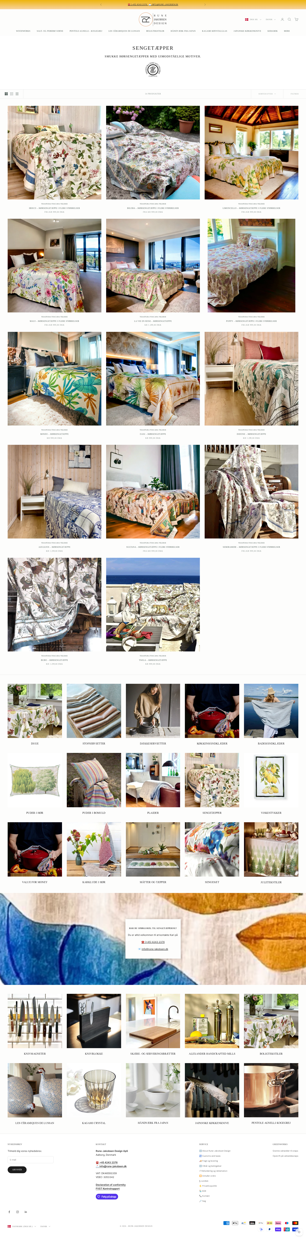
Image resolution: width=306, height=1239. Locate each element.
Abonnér (17, 1170)
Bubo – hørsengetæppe (54, 660)
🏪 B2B (202, 1191)
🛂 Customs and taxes (210, 1156)
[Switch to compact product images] (17, 94)
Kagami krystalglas (214, 31)
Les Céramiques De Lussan (124, 31)
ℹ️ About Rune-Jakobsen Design (214, 1150)
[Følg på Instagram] (17, 1212)
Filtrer (295, 94)
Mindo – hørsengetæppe (54, 434)
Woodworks (23, 31)
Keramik (273, 31)
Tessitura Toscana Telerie (54, 204)
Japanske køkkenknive (247, 31)
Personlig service (122, 3)
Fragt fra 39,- (144, 3)
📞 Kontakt (204, 1196)
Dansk (269, 19)
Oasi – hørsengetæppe (153, 434)
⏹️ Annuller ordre (207, 1175)
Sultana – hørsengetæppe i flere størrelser (153, 547)
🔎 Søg (202, 1201)
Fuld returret (154, 6)
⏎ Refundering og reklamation (213, 1171)
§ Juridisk (203, 1181)
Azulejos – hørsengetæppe (54, 547)
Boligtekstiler (155, 31)
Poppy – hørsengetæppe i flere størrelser (251, 321)
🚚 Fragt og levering (208, 1161)
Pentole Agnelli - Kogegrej (86, 31)
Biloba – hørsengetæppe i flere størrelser (153, 208)
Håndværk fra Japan (183, 31)
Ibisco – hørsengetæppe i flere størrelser (54, 208)
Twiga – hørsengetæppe (153, 660)
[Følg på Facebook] (9, 1212)
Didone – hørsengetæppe (251, 434)
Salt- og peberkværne (50, 31)
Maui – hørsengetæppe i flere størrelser (54, 321)
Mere (287, 31)
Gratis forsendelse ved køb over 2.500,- (175, 3)
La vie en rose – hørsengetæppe (153, 321)
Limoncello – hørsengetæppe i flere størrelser (251, 208)
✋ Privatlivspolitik (208, 1186)
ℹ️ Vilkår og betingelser (210, 1166)
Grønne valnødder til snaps (285, 1150)
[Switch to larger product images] (6, 94)
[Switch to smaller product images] (11, 94)
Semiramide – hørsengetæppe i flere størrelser (251, 547)
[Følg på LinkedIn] (25, 1212)
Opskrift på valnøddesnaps (285, 1156)
